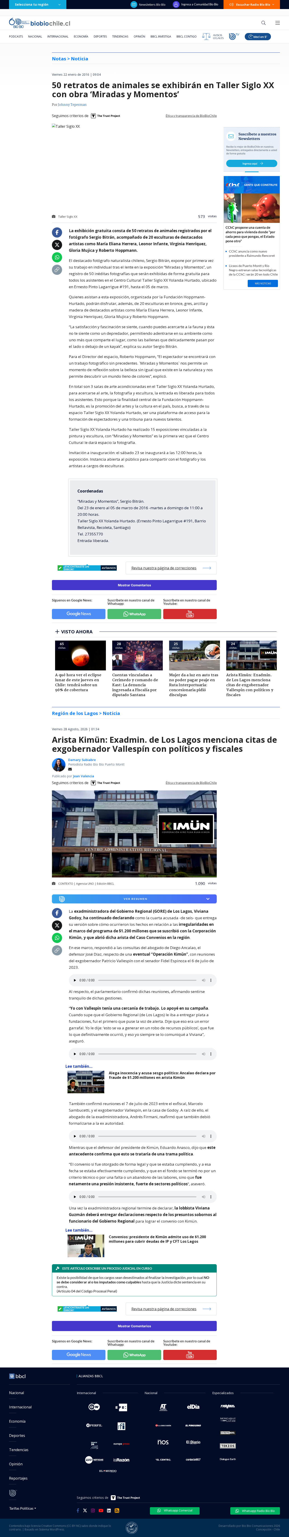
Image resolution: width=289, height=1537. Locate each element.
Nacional (35, 36)
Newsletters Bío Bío (152, 4)
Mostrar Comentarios (134, 585)
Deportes (100, 36)
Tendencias (120, 36)
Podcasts (16, 36)
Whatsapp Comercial (177, 1510)
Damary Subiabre (82, 760)
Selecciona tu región (31, 4)
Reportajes (18, 1478)
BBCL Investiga (161, 36)
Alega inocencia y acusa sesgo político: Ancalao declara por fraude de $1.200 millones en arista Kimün (162, 1075)
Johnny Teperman (72, 105)
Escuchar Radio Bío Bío (253, 4)
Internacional (57, 36)
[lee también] (87, 1082)
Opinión (139, 36)
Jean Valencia (83, 776)
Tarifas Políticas (21, 1508)
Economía (81, 36)
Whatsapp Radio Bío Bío (258, 1511)
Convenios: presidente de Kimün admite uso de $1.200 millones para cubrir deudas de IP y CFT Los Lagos (157, 1239)
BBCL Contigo (187, 36)
